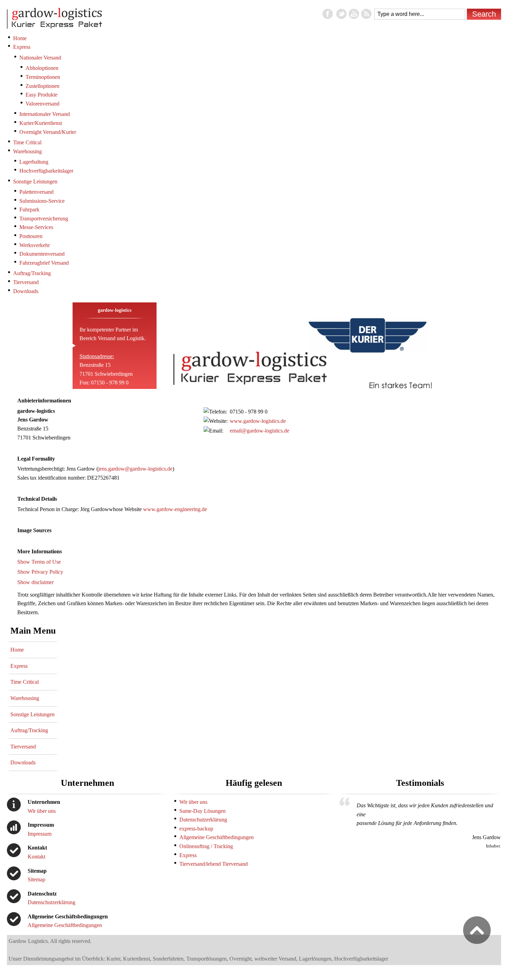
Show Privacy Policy (40, 572)
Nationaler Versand (40, 58)
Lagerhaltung (33, 162)
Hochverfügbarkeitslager (46, 171)
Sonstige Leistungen (32, 714)
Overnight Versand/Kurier (47, 132)
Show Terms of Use (39, 562)
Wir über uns (42, 811)
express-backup (196, 829)
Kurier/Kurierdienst (40, 123)
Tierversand (23, 747)
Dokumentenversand (42, 254)
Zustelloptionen (42, 86)
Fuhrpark (29, 209)
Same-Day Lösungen (202, 811)
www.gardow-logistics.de (258, 421)
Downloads (23, 762)
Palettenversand (36, 192)
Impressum (39, 834)
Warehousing (24, 698)
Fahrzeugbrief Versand (44, 263)
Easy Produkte (41, 95)
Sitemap (36, 879)
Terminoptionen (43, 77)
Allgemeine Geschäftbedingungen (65, 925)
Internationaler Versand (44, 114)
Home (17, 650)
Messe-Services (36, 227)
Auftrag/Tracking (29, 730)
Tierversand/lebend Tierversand (213, 864)
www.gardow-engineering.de (175, 509)
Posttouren (31, 236)
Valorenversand (42, 104)
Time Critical (24, 682)
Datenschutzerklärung (51, 902)
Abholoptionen (42, 68)
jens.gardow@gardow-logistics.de (135, 469)
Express (19, 666)
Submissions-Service (42, 201)
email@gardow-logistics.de (259, 431)
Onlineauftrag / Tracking (206, 846)
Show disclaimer (35, 582)
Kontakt (36, 857)
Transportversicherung (43, 218)
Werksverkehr (34, 245)
